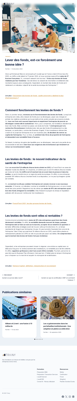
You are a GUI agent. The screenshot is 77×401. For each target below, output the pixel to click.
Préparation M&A (42, 372)
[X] (66, 396)
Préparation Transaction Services (47, 374)
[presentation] (19, 307)
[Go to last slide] (5, 317)
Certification (63, 374)
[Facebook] (62, 396)
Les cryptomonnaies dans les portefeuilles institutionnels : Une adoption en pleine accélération (57, 326)
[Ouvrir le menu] (73, 3)
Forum (62, 377)
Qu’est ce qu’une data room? (12, 276)
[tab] (34, 339)
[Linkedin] (73, 396)
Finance (8, 56)
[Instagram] (69, 396)
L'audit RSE (40, 379)
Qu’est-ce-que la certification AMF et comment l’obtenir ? (58, 277)
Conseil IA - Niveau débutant (46, 381)
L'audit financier (42, 377)
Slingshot (63, 379)
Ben (9, 69)
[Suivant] (71, 317)
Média (62, 372)
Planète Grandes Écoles (67, 381)
